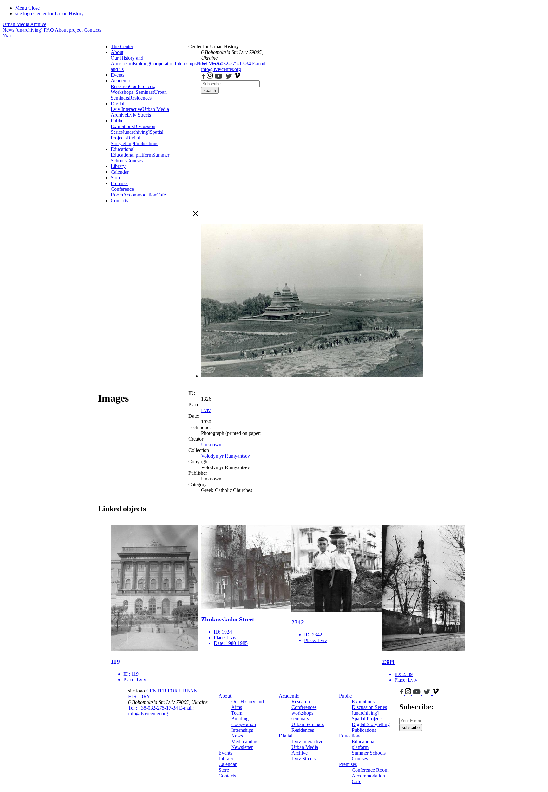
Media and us (244, 741)
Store (116, 177)
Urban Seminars (307, 724)
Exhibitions (122, 126)
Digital (117, 103)
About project (68, 30)
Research (120, 86)
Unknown (211, 444)
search (210, 90)
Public (117, 120)
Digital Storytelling (125, 140)
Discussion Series (369, 707)
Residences (140, 97)
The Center (122, 46)
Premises (119, 183)
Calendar (120, 172)
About (117, 52)
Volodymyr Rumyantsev (225, 456)
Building (141, 63)
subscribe (411, 727)
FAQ (49, 30)
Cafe (161, 194)
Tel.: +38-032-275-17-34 (226, 63)
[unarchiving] (29, 30)
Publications (146, 143)
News (8, 30)
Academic (121, 80)
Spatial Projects (367, 718)
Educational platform (132, 155)
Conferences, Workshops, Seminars (133, 89)
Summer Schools (369, 753)
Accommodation (139, 194)
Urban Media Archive (24, 24)
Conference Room (122, 191)
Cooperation (162, 63)
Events (117, 75)
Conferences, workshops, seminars (304, 713)
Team (127, 63)
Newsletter (242, 747)
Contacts (92, 30)
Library (118, 166)
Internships (242, 730)
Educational (122, 149)
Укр (7, 35)
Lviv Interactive (126, 109)
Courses (135, 160)
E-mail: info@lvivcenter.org (234, 66)
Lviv (206, 410)
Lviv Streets (139, 115)
